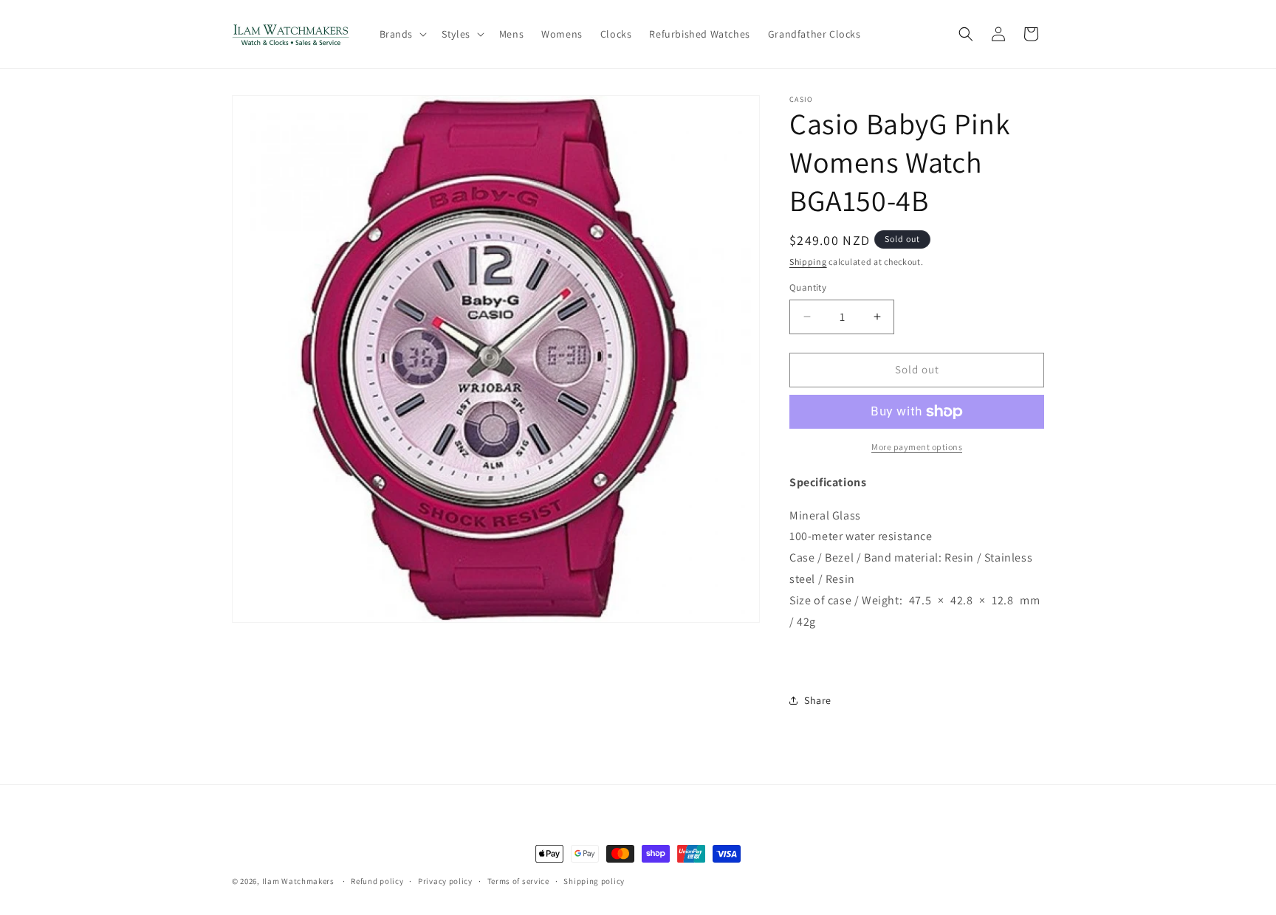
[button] (402, 33)
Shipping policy (594, 880)
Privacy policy (445, 880)
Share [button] (817, 700)
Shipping (808, 261)
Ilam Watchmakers (298, 881)
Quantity (807, 287)
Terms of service (518, 880)
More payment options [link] (916, 446)
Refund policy (377, 880)
